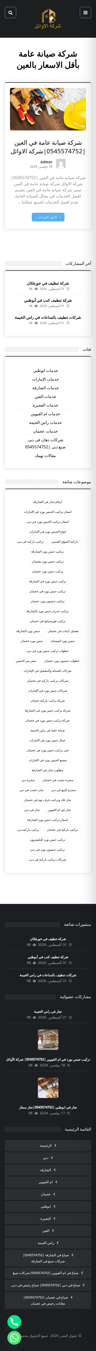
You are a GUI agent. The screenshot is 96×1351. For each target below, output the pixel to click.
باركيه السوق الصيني (64, 541)
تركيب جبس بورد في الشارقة (47, 581)
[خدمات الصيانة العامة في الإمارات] (48, 18)
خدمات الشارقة (45, 388)
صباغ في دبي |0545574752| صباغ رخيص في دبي (45, 1285)
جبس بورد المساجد (62, 641)
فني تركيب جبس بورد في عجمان (48, 750)
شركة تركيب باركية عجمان (47, 700)
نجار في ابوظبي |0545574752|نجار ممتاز (48, 1107)
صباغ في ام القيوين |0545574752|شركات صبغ (46, 1272)
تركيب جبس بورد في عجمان (47, 591)
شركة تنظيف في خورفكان (48, 283)
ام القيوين (46, 1182)
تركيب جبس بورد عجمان (47, 571)
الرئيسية (46, 1145)
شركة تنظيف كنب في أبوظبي (48, 300)
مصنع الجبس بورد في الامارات (48, 760)
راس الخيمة (46, 1242)
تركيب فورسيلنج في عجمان (48, 621)
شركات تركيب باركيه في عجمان (47, 680)
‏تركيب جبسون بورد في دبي (47, 849)
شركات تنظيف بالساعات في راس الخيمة (48, 317)
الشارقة (45, 1170)
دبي (45, 1157)
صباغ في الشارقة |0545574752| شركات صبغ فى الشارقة (46, 1258)
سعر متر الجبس (26, 661)
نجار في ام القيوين (59, 810)
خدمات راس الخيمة (45, 422)
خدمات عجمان (45, 431)
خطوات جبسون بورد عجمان (61, 661)
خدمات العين (45, 396)
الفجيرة (45, 1218)
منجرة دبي (28, 780)
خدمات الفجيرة (45, 405)
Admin (46, 162)
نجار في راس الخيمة (48, 1011)
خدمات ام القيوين (45, 414)
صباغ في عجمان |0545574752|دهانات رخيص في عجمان (45, 1300)
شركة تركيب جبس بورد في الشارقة (47, 710)
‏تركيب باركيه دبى (28, 829)
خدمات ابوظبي (45, 370)
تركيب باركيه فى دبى (30, 541)
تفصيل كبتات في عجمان (63, 631)
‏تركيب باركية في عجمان (62, 829)
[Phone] (14, 1322)
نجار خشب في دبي (31, 790)
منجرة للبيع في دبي (63, 790)
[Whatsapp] (14, 1338)
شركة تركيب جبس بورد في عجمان (47, 720)
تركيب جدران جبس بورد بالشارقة (47, 611)
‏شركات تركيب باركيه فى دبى (47, 859)
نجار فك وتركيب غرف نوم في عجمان (47, 800)
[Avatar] (61, 163)
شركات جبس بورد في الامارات (47, 690)
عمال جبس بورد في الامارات (47, 740)
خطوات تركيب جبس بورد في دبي (48, 651)
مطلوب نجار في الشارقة (47, 770)
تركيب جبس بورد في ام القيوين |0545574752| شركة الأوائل (48, 1059)
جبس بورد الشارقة (28, 631)
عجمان (46, 1194)
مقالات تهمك (45, 455)
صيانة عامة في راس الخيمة (47, 730)
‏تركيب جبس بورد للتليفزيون (47, 839)
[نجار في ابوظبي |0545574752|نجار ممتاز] (48, 1088)
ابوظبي (46, 1206)
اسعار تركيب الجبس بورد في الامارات (47, 512)
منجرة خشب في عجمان (57, 780)
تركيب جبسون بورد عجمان (47, 601)
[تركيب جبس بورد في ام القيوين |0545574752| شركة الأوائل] (48, 1039)
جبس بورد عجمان (31, 641)
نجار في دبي (32, 810)
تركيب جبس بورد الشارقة (47, 551)
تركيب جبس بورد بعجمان (47, 561)
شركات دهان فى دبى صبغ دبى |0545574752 (45, 443)
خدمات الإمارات (45, 379)
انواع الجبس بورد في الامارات (47, 531)
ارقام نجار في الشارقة (47, 502)
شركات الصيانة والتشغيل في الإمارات (47, 670)
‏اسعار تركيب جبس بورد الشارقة (47, 820)
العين (45, 1230)
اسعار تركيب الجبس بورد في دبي (48, 521)
